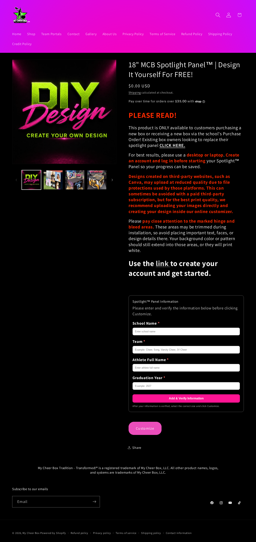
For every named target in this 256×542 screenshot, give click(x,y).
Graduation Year (148, 377)
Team (138, 341)
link (163, 263)
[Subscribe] (94, 501)
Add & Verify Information (186, 398)
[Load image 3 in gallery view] (75, 180)
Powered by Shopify (53, 533)
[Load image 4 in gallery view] (96, 180)
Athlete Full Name (150, 359)
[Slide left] (16, 180)
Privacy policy (102, 533)
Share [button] (136, 447)
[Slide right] (112, 180)
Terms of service (126, 533)
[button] (218, 15)
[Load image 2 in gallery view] (53, 180)
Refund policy (79, 533)
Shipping (135, 92)
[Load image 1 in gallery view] (31, 180)
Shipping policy (151, 533)
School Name (145, 323)
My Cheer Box (31, 533)
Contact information (179, 533)
